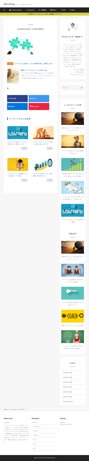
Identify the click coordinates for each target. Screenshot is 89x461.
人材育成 (43, 10)
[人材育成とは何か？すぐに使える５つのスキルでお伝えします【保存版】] (72, 164)
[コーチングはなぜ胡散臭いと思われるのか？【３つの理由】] (72, 270)
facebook (13, 98)
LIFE (64, 10)
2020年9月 (66, 372)
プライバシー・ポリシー (77, 74)
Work (34, 439)
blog (73, 10)
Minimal (41, 457)
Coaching (30, 10)
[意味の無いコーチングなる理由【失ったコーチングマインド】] (72, 118)
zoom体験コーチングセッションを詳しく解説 (44, 14)
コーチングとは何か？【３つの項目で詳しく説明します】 (34, 63)
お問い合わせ (80, 72)
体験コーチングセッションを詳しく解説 (73, 325)
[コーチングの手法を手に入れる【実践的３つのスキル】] (72, 141)
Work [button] (54, 10)
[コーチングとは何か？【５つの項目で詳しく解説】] (72, 210)
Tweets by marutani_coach (66, 424)
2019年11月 (66, 401)
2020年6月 (66, 382)
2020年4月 (66, 392)
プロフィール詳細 (79, 69)
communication (16, 10)
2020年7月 (66, 377)
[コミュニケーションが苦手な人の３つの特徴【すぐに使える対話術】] (72, 336)
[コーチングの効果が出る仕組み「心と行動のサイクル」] (72, 293)
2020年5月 (66, 387)
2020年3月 (66, 397)
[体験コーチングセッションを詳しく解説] (72, 316)
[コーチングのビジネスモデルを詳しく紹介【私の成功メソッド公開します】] (72, 187)
